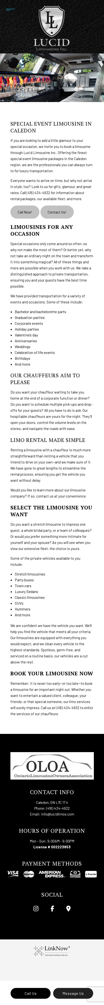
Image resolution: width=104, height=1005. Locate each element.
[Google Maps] (68, 909)
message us (73, 993)
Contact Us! (57, 212)
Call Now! (25, 212)
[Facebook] (52, 909)
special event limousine (29, 158)
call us (31, 993)
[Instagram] (36, 909)
